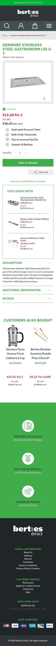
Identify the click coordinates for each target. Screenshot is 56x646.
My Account (28, 582)
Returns (28, 558)
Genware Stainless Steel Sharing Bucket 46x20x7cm (33, 198)
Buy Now (15, 357)
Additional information (22, 290)
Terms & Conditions (28, 565)
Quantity (7, 152)
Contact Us (28, 589)
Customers (28, 562)
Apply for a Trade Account (28, 585)
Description (12, 263)
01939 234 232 (36, 2)
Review (8, 298)
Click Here (42, 181)
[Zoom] (44, 98)
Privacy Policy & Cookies (28, 568)
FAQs (28, 592)
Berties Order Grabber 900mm (34, 219)
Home (5, 35)
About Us (28, 552)
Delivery (28, 555)
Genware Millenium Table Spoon (32, 239)
